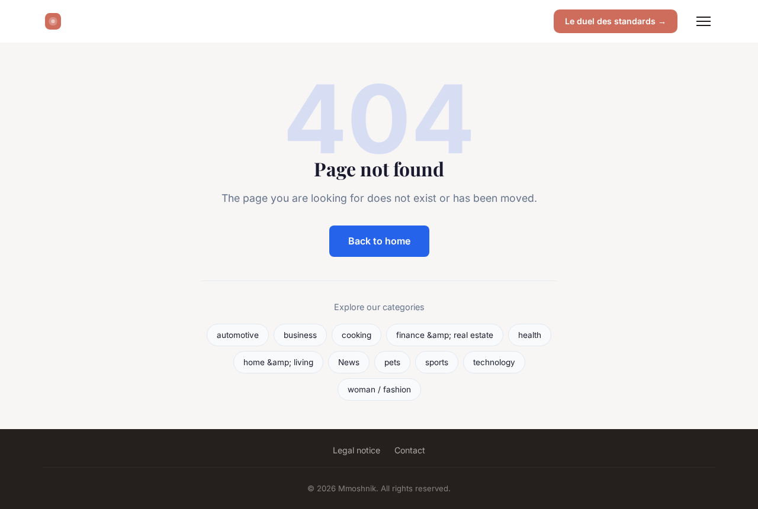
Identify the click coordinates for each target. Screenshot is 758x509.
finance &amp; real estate (444, 335)
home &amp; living (278, 362)
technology (494, 362)
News (348, 362)
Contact (409, 450)
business (300, 335)
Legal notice (356, 450)
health (529, 335)
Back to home (379, 241)
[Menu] (703, 21)
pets (392, 362)
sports (436, 362)
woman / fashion (379, 389)
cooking (356, 335)
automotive (238, 335)
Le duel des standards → (615, 21)
